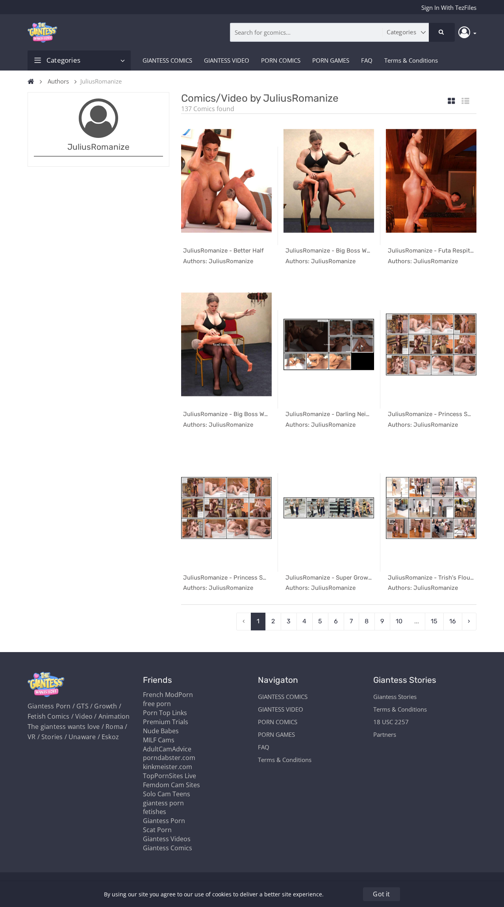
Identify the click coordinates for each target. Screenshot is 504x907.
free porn (157, 703)
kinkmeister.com (167, 766)
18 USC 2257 (391, 722)
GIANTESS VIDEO (226, 60)
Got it (381, 894)
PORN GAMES (330, 60)
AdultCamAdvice (167, 749)
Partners (384, 734)
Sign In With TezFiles (448, 7)
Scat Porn (157, 829)
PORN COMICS (280, 60)
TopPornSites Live (169, 775)
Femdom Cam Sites (171, 785)
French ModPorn (168, 694)
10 (399, 621)
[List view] (465, 101)
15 (434, 621)
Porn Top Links (165, 712)
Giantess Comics (167, 848)
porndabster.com (169, 757)
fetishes (154, 811)
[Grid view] (451, 101)
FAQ (366, 60)
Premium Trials (165, 721)
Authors (58, 81)
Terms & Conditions (411, 60)
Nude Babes (161, 731)
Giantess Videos (167, 839)
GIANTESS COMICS (167, 60)
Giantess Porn (164, 820)
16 (452, 621)
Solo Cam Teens (166, 794)
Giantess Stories (395, 697)
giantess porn (163, 803)
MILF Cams (158, 740)
